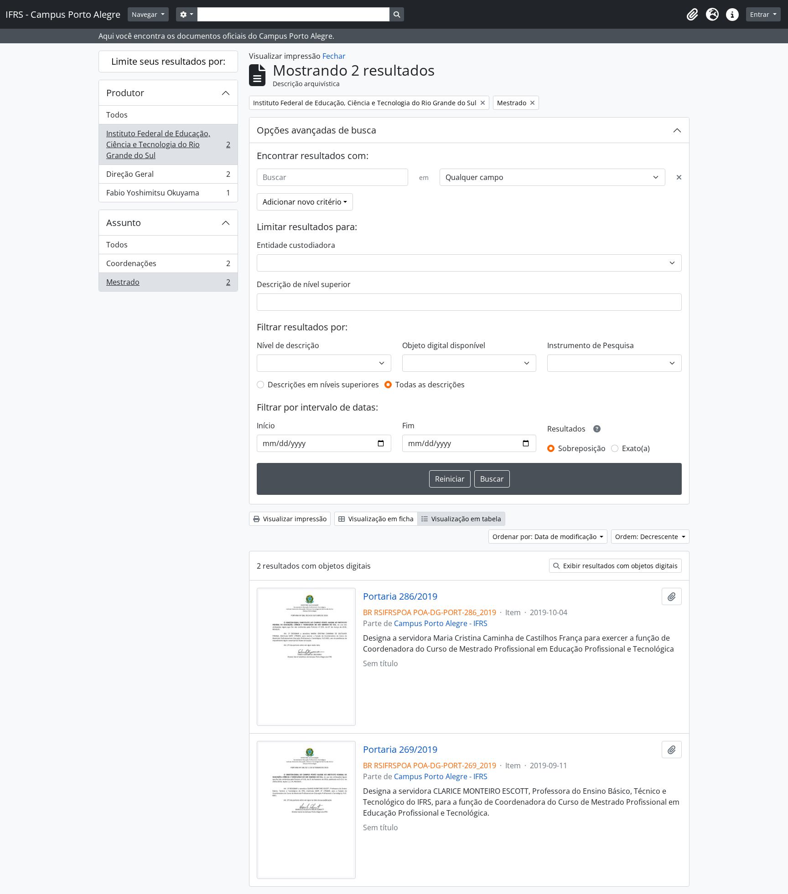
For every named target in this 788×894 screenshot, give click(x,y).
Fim (408, 426)
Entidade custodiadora (296, 245)
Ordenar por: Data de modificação (545, 536)
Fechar (334, 56)
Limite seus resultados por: (168, 61)
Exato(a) (636, 448)
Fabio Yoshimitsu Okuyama (168, 195)
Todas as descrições (430, 385)
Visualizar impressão (294, 518)
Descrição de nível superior (304, 284)
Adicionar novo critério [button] (302, 202)
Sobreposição (582, 448)
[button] (692, 15)
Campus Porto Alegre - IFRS (440, 623)
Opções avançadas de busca (316, 130)
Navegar (145, 14)
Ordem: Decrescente (647, 536)
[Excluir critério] (679, 177)
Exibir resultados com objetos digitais (619, 565)
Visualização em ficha (380, 518)
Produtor (125, 93)
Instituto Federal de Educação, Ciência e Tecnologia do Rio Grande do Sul (168, 144)
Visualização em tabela (465, 518)
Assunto (123, 222)
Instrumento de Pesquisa (590, 345)
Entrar (760, 14)
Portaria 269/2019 (400, 749)
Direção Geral (168, 176)
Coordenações (168, 265)
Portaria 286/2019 (400, 596)
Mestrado (168, 284)
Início (266, 426)
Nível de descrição (288, 345)
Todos (117, 115)
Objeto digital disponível (443, 345)
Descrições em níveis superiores (323, 385)
